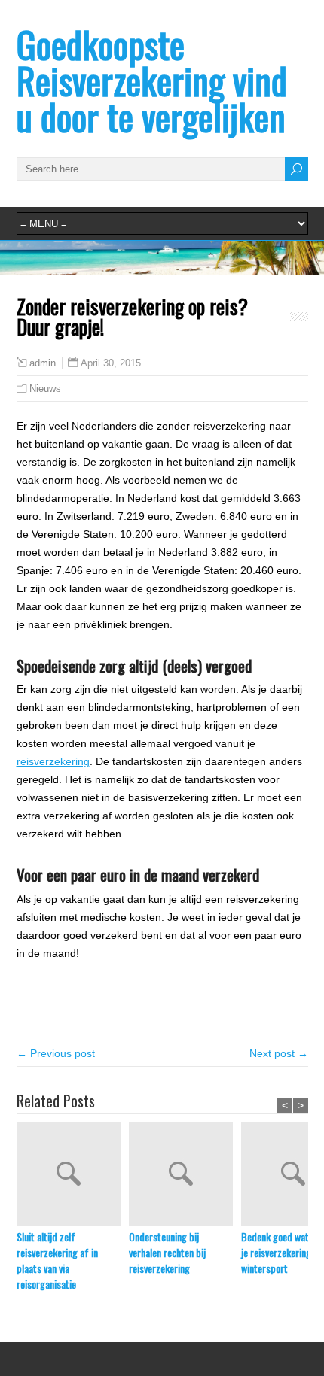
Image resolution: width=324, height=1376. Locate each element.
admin (42, 363)
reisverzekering (53, 761)
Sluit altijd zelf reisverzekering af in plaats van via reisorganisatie (57, 1260)
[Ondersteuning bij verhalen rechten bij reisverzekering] (185, 1175)
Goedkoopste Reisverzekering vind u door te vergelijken (152, 80)
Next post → (278, 1053)
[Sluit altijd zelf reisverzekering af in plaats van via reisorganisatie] (73, 1175)
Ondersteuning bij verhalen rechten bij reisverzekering (167, 1252)
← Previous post (56, 1053)
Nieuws (45, 388)
